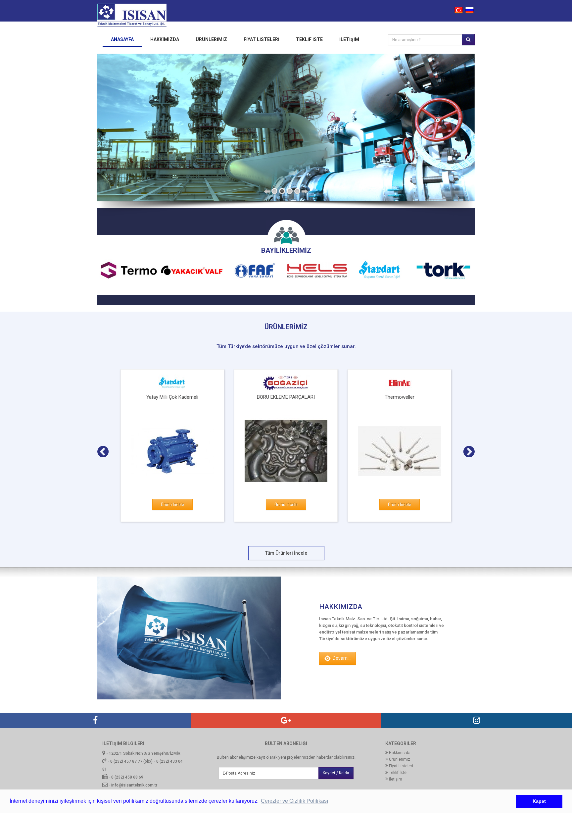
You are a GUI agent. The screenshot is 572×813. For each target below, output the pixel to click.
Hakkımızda (164, 39)
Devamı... (342, 658)
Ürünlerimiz (211, 39)
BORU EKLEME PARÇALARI (286, 397)
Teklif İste (397, 772)
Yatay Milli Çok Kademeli (172, 397)
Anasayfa (122, 39)
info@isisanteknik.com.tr (134, 785)
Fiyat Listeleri (261, 39)
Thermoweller (399, 397)
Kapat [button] (539, 801)
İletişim (349, 39)
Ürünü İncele (172, 504)
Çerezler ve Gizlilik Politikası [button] (294, 801)
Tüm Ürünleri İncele (286, 553)
